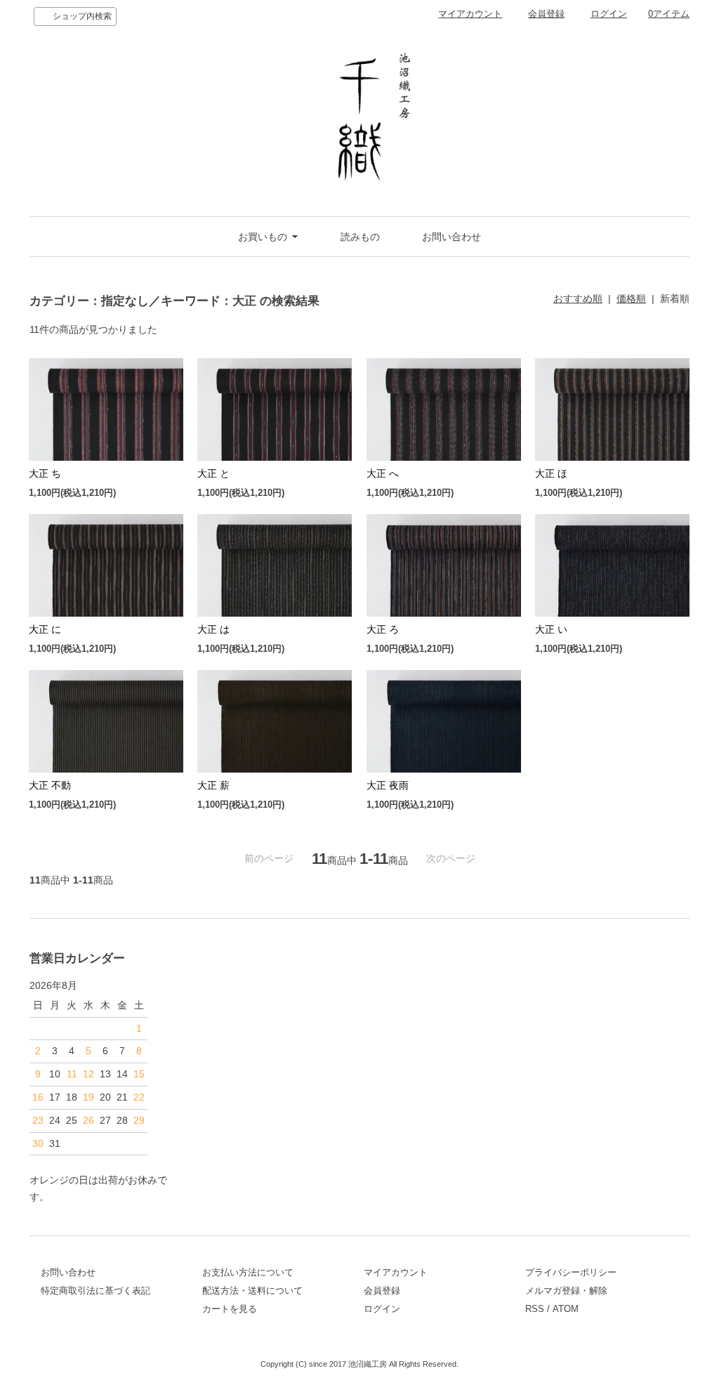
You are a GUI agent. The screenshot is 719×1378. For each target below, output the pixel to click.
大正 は (213, 629)
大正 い (551, 629)
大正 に (45, 629)
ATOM (566, 1309)
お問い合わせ (451, 236)
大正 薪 (213, 785)
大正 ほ (551, 473)
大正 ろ (383, 629)
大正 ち (45, 473)
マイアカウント (470, 13)
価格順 (631, 298)
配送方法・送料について (252, 1290)
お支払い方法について (247, 1272)
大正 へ (383, 473)
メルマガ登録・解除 (566, 1290)
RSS (534, 1309)
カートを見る (229, 1309)
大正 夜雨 (388, 785)
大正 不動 (50, 785)
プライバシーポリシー (570, 1272)
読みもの (360, 236)
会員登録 (546, 13)
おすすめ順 (577, 298)
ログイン (609, 13)
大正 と (213, 473)
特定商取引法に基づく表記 (95, 1290)
